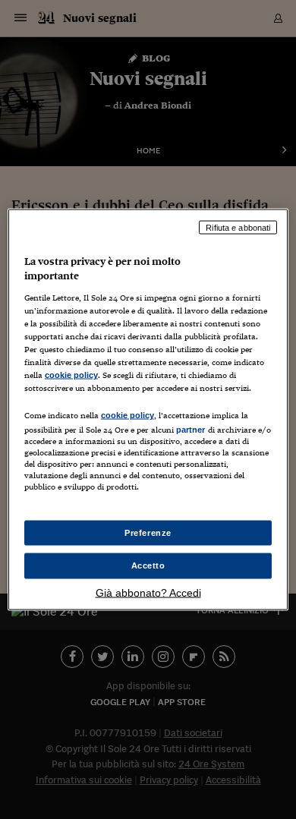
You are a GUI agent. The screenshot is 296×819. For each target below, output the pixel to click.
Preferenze (148, 532)
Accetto (148, 565)
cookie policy (71, 375)
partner (191, 429)
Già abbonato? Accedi (148, 593)
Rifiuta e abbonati (238, 227)
